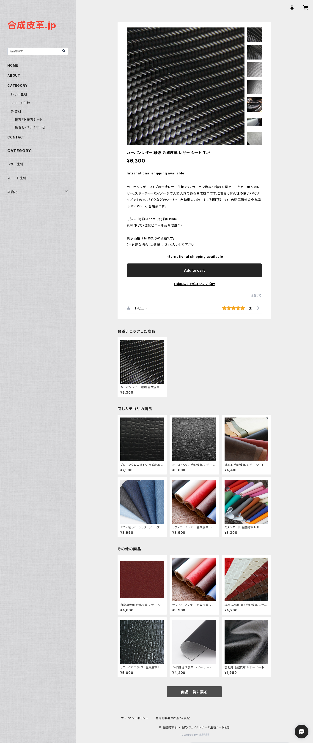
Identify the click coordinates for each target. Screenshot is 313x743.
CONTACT (16, 137)
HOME (12, 65)
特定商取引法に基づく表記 (173, 718)
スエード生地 (20, 103)
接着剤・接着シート (29, 119)
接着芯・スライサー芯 (30, 127)
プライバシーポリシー (134, 718)
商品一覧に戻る (194, 692)
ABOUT (13, 75)
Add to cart (194, 270)
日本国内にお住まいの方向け (194, 284)
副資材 (16, 112)
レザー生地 (19, 94)
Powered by (189, 734)
